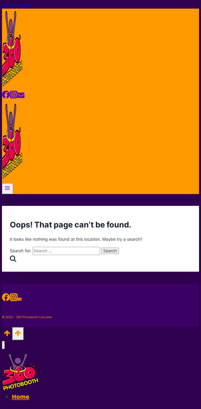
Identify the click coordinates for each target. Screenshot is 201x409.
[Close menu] (3, 345)
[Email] (21, 96)
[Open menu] (7, 188)
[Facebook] (6, 96)
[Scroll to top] (7, 335)
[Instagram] (14, 96)
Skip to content (17, 5)
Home (20, 397)
